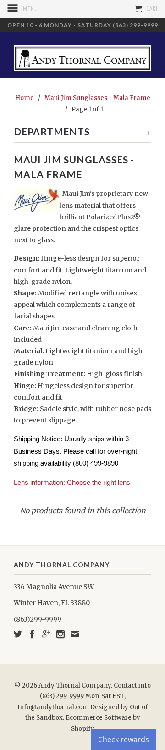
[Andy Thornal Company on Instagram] (60, 634)
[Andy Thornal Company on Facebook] (32, 634)
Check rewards (123, 739)
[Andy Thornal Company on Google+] (46, 634)
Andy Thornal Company (74, 685)
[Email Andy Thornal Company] (75, 634)
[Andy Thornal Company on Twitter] (18, 634)
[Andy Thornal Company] (82, 55)
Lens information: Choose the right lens (72, 482)
